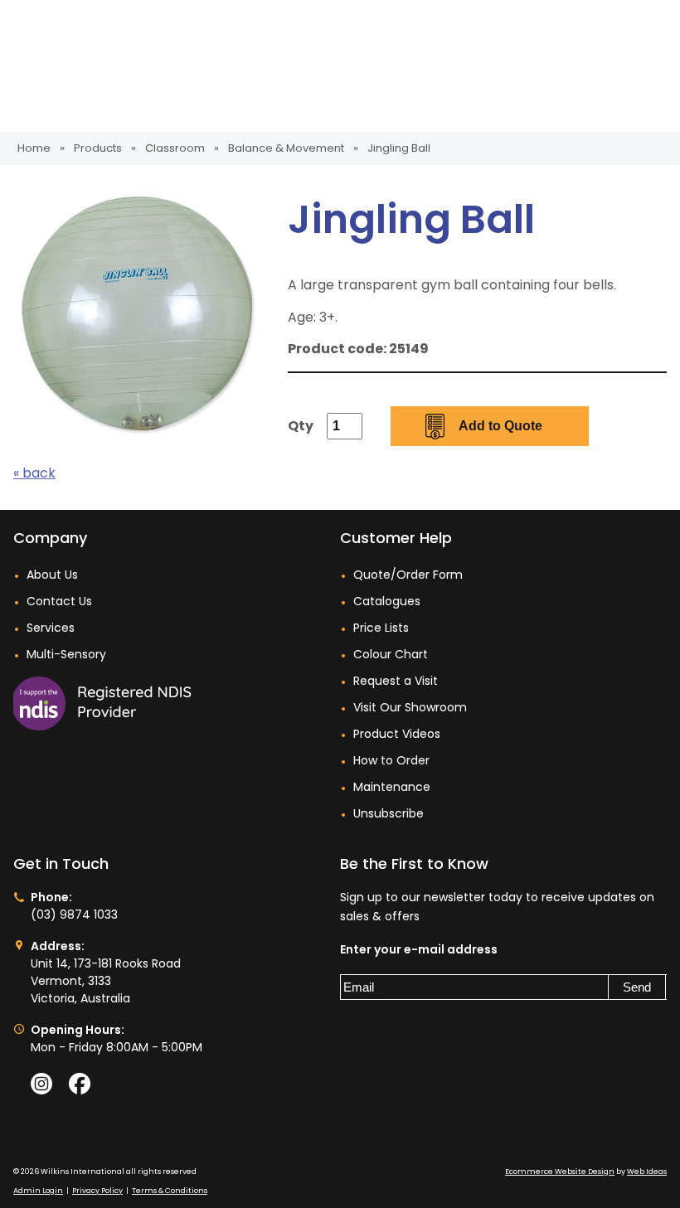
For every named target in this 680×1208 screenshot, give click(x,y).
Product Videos (396, 733)
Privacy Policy (97, 1191)
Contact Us (59, 601)
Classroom (175, 148)
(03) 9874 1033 (74, 914)
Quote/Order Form (408, 574)
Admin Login (38, 1191)
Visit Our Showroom (410, 707)
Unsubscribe (388, 813)
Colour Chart (390, 654)
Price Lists (381, 627)
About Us (52, 574)
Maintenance (391, 787)
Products (98, 148)
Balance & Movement (286, 148)
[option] (137, 314)
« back (34, 473)
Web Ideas (647, 1171)
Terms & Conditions (169, 1191)
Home (34, 148)
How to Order (391, 760)
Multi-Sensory (66, 654)
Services (51, 627)
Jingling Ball (398, 148)
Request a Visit (395, 680)
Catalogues (386, 601)
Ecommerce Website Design (559, 1171)
